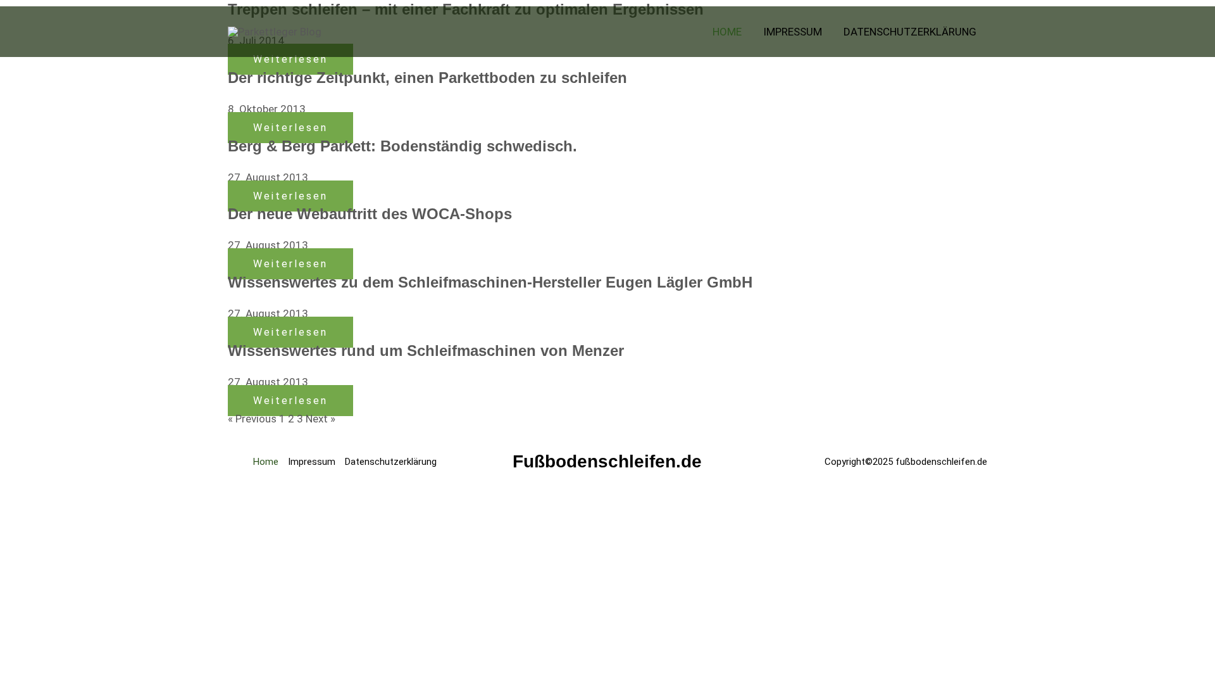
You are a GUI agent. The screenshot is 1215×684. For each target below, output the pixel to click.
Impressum (311, 461)
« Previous (252, 418)
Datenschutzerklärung (391, 461)
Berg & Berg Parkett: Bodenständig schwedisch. (402, 146)
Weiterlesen (290, 128)
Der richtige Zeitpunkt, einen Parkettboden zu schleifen (427, 77)
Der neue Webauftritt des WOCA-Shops (370, 213)
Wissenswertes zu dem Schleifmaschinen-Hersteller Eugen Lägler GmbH (490, 282)
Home (265, 461)
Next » (320, 418)
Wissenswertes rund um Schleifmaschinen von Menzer (426, 350)
